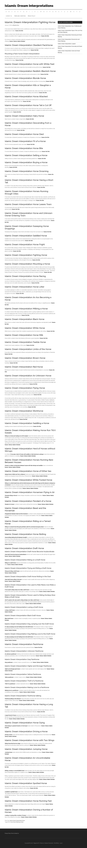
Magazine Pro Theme (38, 843)
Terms (12, 833)
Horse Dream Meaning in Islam (17, 822)
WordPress (56, 843)
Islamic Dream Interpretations (29, 6)
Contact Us (16, 833)
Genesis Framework (49, 843)
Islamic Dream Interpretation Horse (17, 820)
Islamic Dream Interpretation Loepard (67, 43)
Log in (61, 843)
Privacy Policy (8, 833)
